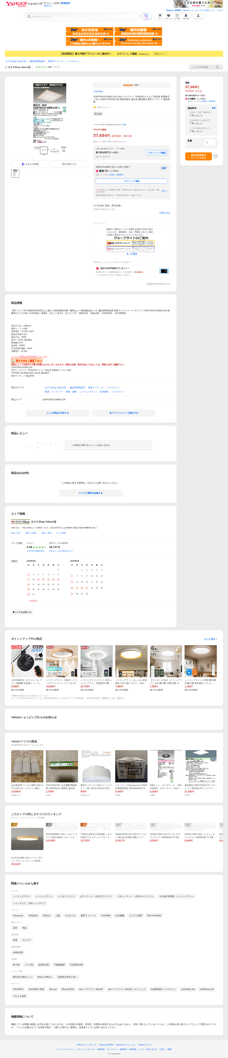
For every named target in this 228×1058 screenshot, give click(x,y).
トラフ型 (29, 964)
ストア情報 (61, 533)
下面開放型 (59, 964)
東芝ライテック (55, 61)
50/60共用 (18, 952)
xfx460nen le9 (207, 989)
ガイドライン (112, 1049)
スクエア (26, 940)
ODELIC (47, 915)
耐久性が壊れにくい (23, 977)
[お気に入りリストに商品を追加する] (215, 156)
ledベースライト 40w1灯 (91, 989)
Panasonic (18, 915)
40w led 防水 (68, 989)
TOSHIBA (105, 915)
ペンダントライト (66, 896)
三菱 (58, 915)
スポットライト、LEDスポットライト (135, 896)
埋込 (24, 928)
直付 (15, 928)
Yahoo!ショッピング (86, 1044)
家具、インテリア (53, 391)
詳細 (124, 125)
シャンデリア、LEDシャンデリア (29, 903)
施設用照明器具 (37, 61)
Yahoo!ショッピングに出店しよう (198, 10)
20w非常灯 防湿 (36, 989)
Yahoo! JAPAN (173, 10)
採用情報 (132, 1049)
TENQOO (33, 915)
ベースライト (73, 61)
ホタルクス (70, 915)
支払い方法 (15, 533)
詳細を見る (164, 213)
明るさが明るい (45, 977)
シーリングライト (21, 896)
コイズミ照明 (135, 915)
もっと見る (209, 639)
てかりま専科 (19, 996)
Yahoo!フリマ (145, 1044)
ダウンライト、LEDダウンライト (96, 896)
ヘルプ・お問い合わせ (147, 1049)
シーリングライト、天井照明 (94, 391)
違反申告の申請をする (159, 284)
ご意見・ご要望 (165, 1049)
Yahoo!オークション (126, 1044)
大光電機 (119, 915)
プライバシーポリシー (65, 1049)
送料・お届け (31, 533)
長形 (15, 940)
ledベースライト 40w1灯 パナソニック (127, 989)
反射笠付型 (43, 964)
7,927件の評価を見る (36, 551)
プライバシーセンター (86, 1049)
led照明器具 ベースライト (163, 989)
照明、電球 (71, 391)
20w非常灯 (18, 989)
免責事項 (123, 1049)
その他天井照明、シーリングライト (176, 896)
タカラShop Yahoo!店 (15, 61)
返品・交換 (46, 533)
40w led (53, 989)
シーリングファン (44, 896)
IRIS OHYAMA (154, 915)
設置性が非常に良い (67, 977)
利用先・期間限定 (116, 175)
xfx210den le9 (188, 989)
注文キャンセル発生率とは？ (61, 551)
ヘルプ (220, 10)
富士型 (16, 964)
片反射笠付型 (76, 964)
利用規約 (101, 1049)
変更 (214, 108)
